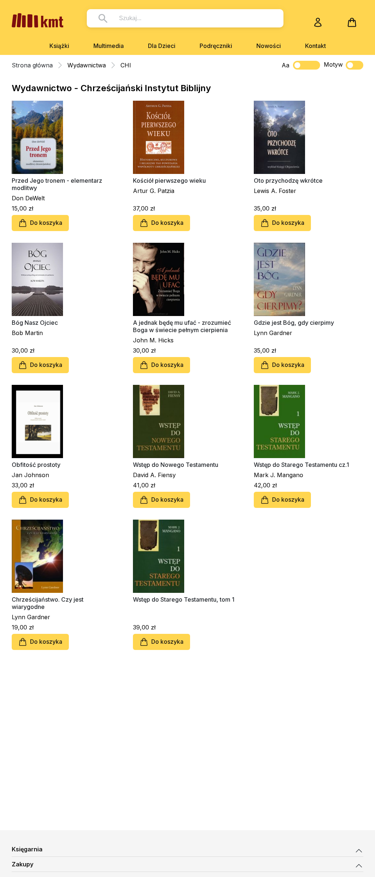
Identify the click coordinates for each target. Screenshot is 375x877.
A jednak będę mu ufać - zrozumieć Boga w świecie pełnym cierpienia (182, 326)
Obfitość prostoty (36, 464)
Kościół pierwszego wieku (169, 180)
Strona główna (32, 65)
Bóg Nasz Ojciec (35, 322)
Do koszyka (46, 222)
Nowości (268, 45)
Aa (285, 65)
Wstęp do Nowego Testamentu (175, 464)
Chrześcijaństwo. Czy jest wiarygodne (47, 603)
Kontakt (315, 45)
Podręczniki (216, 45)
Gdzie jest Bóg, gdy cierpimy (294, 322)
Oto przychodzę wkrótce (288, 180)
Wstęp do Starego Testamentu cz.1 (301, 464)
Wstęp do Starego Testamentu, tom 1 (183, 599)
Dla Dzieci (161, 45)
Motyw (333, 64)
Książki (59, 45)
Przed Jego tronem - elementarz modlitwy (57, 184)
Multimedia (108, 45)
